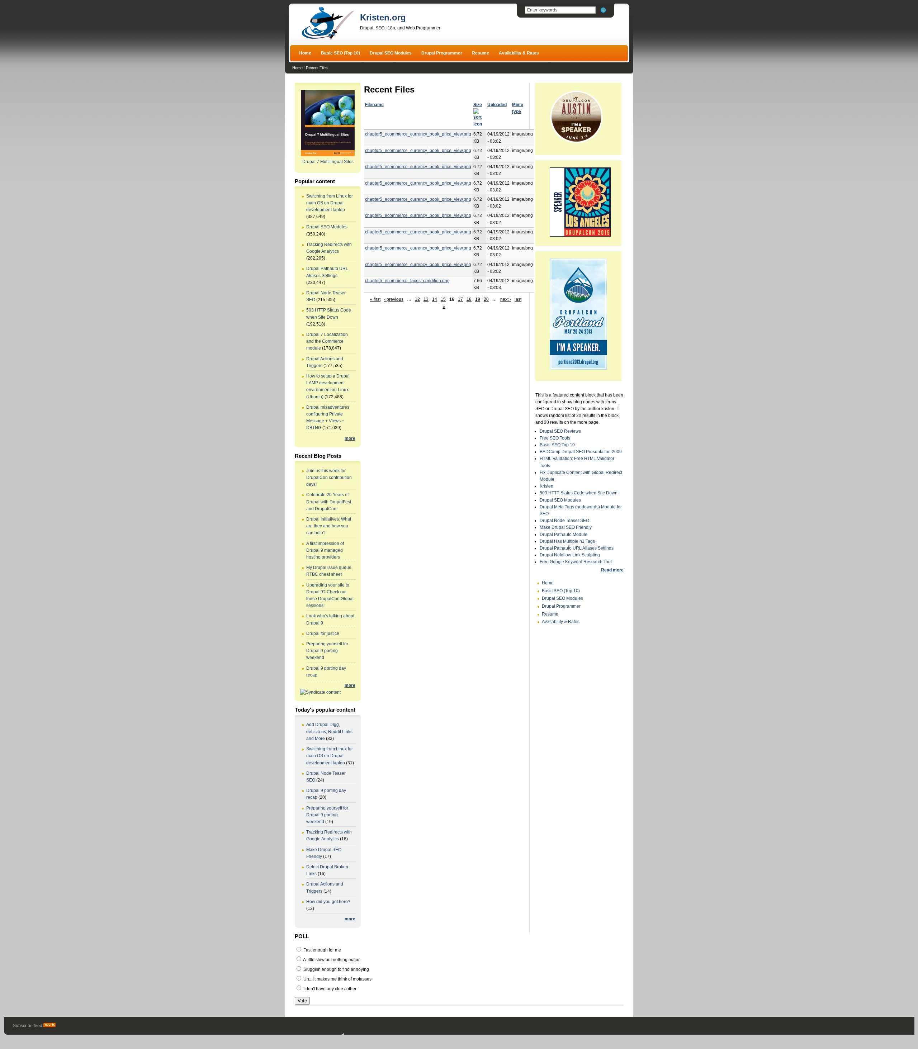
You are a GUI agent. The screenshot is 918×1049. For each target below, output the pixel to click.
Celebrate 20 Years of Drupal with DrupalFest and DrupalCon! (328, 501)
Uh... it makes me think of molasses (337, 979)
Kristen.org (383, 17)
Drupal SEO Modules (391, 53)
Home (305, 53)
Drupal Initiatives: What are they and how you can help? (328, 526)
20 (486, 299)
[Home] (328, 38)
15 (443, 299)
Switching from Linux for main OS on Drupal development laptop (329, 203)
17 (460, 299)
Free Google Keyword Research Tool (576, 561)
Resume (480, 53)
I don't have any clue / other (329, 988)
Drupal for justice (322, 633)
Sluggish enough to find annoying (335, 969)
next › (505, 299)
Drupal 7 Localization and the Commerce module (327, 341)
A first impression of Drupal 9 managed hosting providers (325, 550)
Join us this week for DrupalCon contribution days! (329, 477)
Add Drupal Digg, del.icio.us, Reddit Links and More (329, 731)
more (350, 438)
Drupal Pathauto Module (563, 534)
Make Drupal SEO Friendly (566, 527)
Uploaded (497, 104)
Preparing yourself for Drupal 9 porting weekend (327, 650)
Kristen (546, 486)
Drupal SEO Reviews (560, 431)
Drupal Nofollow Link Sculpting (570, 554)
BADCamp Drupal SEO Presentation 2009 (581, 451)
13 (426, 299)
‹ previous (393, 299)
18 (469, 299)
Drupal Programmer (441, 53)
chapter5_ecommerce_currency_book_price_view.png (418, 134)
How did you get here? (328, 901)
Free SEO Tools (555, 438)
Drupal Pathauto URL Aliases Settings (577, 548)
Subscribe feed (28, 1025)
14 (434, 299)
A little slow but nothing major (331, 959)
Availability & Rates (519, 53)
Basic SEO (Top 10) (340, 53)
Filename (374, 104)
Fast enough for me (321, 950)
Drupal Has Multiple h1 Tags (567, 541)
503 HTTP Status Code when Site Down (578, 492)
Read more (612, 570)
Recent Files (317, 68)
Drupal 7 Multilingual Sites (328, 161)
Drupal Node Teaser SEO (564, 520)
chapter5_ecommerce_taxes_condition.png (407, 280)
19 (477, 299)
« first (375, 299)
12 (417, 299)
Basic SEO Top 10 (557, 444)
